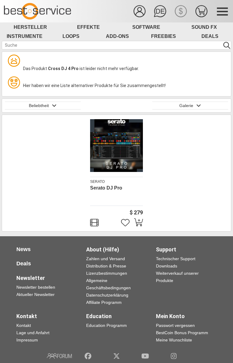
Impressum (27, 340)
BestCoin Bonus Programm (182, 332)
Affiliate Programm (104, 302)
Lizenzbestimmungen (106, 273)
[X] (116, 356)
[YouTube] (145, 356)
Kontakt (23, 325)
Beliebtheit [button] (39, 105)
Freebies (163, 36)
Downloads (166, 266)
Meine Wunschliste (174, 340)
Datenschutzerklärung (107, 295)
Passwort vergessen (175, 325)
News (23, 249)
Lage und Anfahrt (32, 332)
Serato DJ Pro (106, 187)
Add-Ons (117, 36)
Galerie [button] (186, 105)
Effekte (88, 27)
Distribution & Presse (106, 266)
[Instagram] (174, 356)
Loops (70, 36)
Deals (209, 36)
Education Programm (106, 325)
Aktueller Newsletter (35, 294)
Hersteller (30, 27)
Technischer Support (175, 258)
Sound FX (204, 27)
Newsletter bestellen (35, 287)
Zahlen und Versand (105, 258)
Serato (97, 182)
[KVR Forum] (59, 356)
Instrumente (24, 36)
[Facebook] (88, 356)
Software (146, 27)
